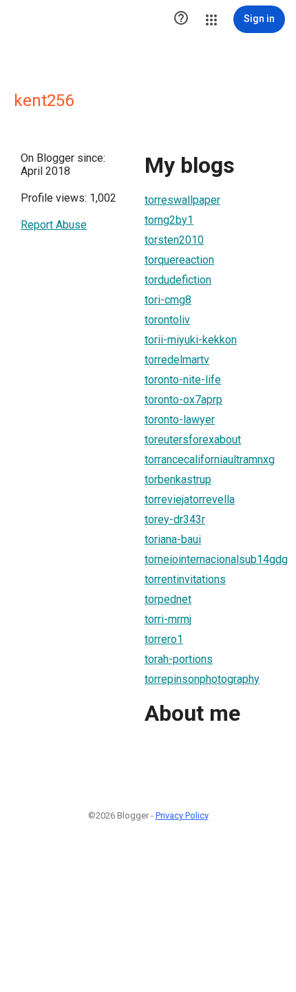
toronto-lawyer (180, 419)
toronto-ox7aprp (183, 399)
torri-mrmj (168, 619)
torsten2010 (174, 239)
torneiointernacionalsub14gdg (216, 559)
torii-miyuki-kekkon (191, 339)
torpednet (168, 599)
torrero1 (164, 639)
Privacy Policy (182, 815)
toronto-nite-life (183, 379)
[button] (181, 19)
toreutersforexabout (193, 439)
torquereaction (179, 259)
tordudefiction (178, 279)
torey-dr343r (175, 519)
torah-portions (179, 659)
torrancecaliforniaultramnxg (210, 459)
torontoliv (167, 319)
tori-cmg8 (168, 299)
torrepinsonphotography (202, 679)
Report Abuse (54, 224)
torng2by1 (169, 219)
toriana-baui (173, 539)
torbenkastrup (178, 479)
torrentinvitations (185, 579)
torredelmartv (177, 359)
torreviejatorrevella (190, 499)
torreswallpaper (182, 200)
